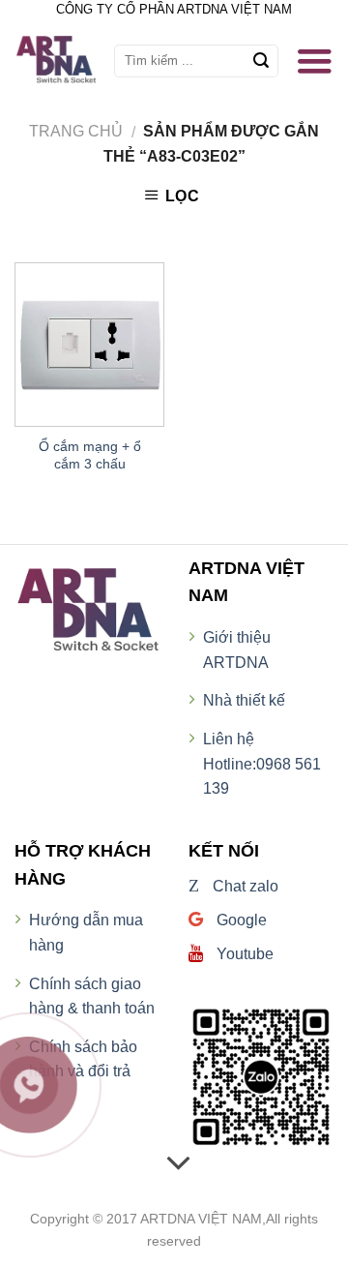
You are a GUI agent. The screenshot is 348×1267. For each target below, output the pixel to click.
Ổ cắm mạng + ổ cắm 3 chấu (90, 455)
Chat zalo (233, 886)
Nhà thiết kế (244, 700)
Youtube (243, 954)
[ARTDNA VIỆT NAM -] (61, 61)
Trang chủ (76, 131)
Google (240, 920)
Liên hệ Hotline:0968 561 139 (262, 764)
